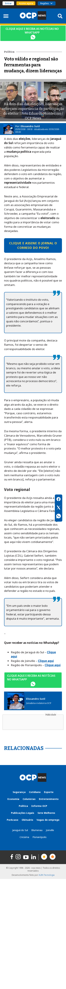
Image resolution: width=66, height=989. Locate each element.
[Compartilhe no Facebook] (58, 500)
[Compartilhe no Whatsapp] (58, 516)
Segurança (19, 792)
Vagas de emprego (48, 819)
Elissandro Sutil (30, 126)
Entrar (8, 3)
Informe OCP (39, 806)
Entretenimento (49, 799)
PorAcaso (12, 819)
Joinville (50, 830)
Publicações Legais (22, 812)
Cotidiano (35, 792)
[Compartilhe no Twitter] (58, 508)
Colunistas (29, 799)
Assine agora (26, 3)
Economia (13, 799)
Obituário (27, 819)
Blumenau (36, 830)
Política (23, 806)
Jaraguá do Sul (20, 830)
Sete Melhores (46, 812)
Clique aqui (46, 661)
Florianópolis (39, 837)
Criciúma (24, 837)
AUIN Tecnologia (46, 875)
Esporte (48, 792)
